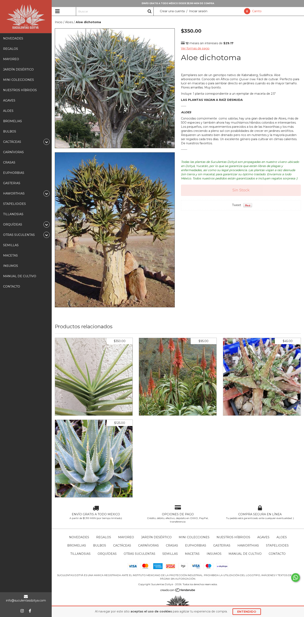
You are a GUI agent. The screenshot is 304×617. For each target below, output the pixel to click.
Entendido (246, 611)
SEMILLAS (11, 245)
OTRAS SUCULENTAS (139, 554)
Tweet (236, 205)
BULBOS (9, 131)
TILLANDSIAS (13, 214)
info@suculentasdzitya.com (26, 600)
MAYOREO (11, 59)
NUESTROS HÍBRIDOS (20, 90)
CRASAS (9, 162)
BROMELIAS (12, 121)
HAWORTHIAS (248, 545)
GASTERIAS (11, 183)
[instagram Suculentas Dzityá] (22, 611)
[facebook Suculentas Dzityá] (30, 611)
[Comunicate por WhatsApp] (295, 577)
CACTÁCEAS (122, 545)
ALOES (8, 111)
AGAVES (9, 100)
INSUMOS (10, 266)
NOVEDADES (13, 38)
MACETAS (10, 255)
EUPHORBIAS (13, 173)
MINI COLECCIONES (18, 80)
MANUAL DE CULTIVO (19, 276)
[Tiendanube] (178, 591)
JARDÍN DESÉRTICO (18, 69)
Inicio (58, 22)
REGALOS (10, 49)
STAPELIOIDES (14, 204)
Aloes (69, 22)
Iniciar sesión (198, 11)
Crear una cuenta (172, 11)
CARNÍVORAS (13, 152)
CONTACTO (11, 286)
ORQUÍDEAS (107, 554)
